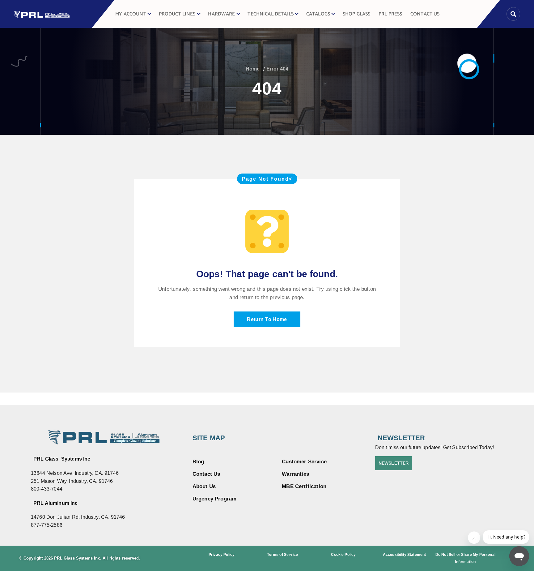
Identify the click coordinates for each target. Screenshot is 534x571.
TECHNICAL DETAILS (271, 14)
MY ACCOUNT (130, 14)
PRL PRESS (390, 14)
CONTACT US (425, 14)
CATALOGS (318, 14)
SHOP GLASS (357, 14)
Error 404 (277, 68)
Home (253, 68)
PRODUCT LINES (177, 14)
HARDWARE (221, 14)
